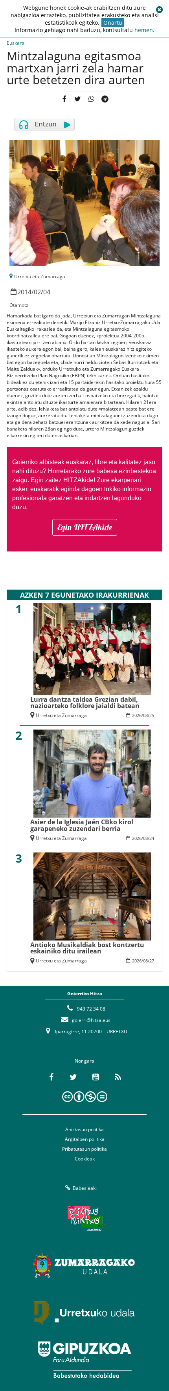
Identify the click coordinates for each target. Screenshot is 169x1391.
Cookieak (85, 1158)
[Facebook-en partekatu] (64, 99)
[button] (159, 10)
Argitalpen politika (85, 1139)
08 (145, 715)
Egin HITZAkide (84, 527)
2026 (136, 715)
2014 (24, 292)
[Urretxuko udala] (84, 1312)
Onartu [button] (112, 22)
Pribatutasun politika (84, 1149)
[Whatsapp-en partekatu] (91, 99)
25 (151, 715)
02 (37, 292)
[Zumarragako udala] (84, 1265)
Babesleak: (85, 1188)
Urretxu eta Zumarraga (39, 276)
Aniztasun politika (84, 1129)
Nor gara (84, 1061)
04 (46, 292)
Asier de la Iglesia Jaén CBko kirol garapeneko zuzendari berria (81, 825)
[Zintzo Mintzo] (84, 1218)
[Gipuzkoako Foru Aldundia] (84, 1359)
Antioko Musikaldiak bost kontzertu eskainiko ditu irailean (87, 948)
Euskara (15, 43)
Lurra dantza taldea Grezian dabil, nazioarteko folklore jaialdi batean (85, 702)
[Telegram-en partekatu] (104, 99)
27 (151, 961)
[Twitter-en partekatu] (77, 99)
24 (151, 838)
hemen (143, 30)
